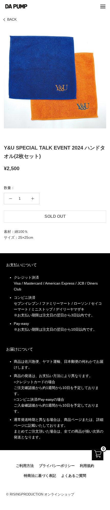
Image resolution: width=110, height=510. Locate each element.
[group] (55, 77)
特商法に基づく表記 (40, 476)
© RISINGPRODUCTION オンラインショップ (40, 494)
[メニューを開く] (102, 6)
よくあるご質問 (73, 476)
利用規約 (87, 466)
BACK (12, 19)
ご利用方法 (25, 466)
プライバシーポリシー (57, 466)
